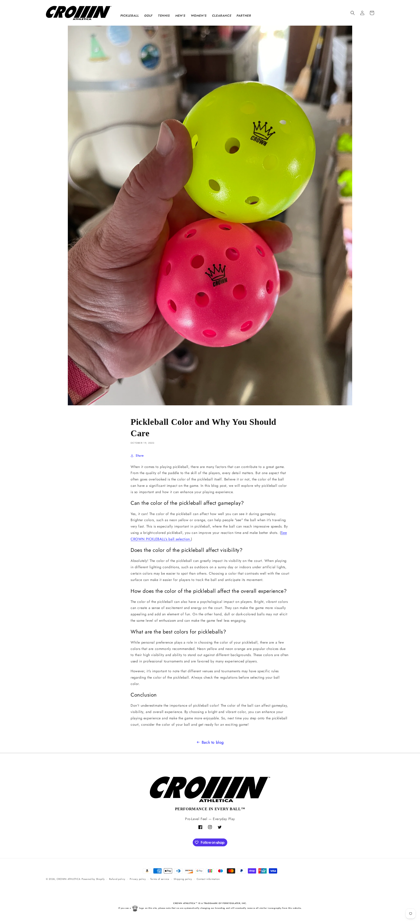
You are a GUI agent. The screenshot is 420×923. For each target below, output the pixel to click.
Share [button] (140, 455)
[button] (352, 13)
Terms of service (159, 879)
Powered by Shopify (93, 879)
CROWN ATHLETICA (69, 879)
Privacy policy (138, 879)
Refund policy (117, 879)
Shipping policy (183, 879)
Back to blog (213, 742)
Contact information (208, 879)
